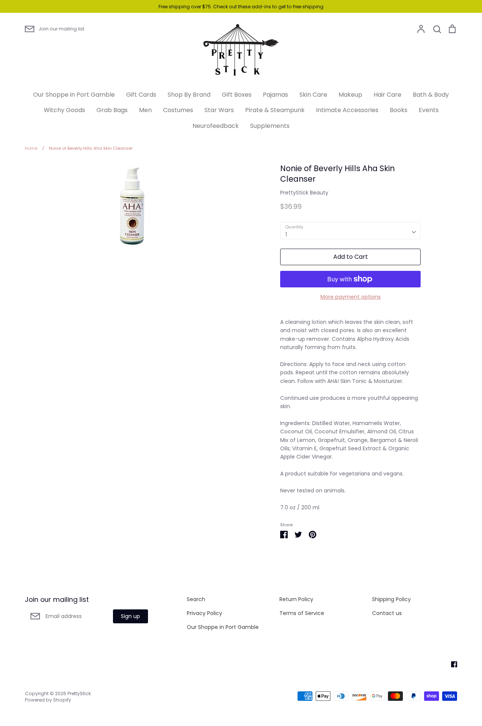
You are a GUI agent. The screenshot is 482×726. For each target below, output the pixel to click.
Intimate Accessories (347, 110)
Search (196, 599)
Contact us (387, 613)
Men (145, 110)
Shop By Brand (189, 94)
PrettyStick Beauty (304, 192)
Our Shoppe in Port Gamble (74, 94)
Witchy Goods (64, 110)
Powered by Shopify (48, 700)
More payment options (350, 297)
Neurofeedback (215, 126)
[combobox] (350, 230)
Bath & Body (431, 94)
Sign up (130, 616)
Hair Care (387, 94)
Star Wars (219, 110)
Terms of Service (301, 613)
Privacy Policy (204, 613)
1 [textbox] (286, 234)
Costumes (178, 110)
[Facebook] (451, 664)
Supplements (270, 126)
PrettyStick (79, 693)
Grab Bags (112, 110)
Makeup (350, 94)
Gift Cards (141, 94)
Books (398, 110)
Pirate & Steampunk (275, 110)
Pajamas (275, 94)
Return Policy (296, 599)
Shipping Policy (391, 599)
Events (429, 110)
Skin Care (313, 94)
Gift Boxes (237, 94)
